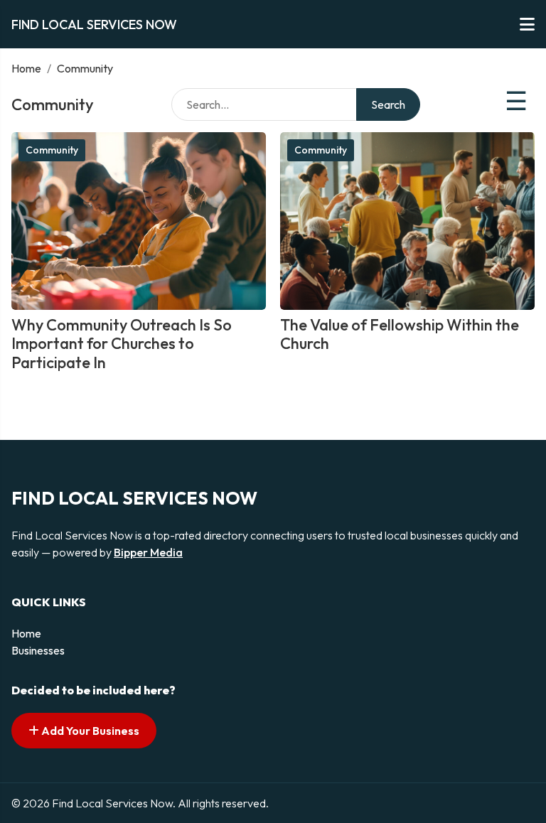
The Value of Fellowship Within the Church (399, 334)
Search (388, 104)
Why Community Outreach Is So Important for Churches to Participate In (121, 343)
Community (52, 150)
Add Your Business (89, 731)
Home (26, 68)
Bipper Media (148, 552)
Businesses (38, 650)
